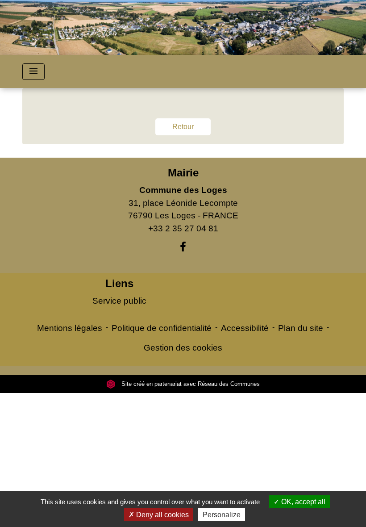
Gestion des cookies (183, 347)
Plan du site (300, 328)
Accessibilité (245, 328)
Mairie (183, 173)
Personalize (222, 515)
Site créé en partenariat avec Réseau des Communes (190, 384)
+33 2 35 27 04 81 (183, 228)
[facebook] (183, 247)
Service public (119, 300)
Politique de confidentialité (162, 328)
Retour (183, 126)
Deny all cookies (161, 515)
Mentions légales (69, 328)
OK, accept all (302, 502)
